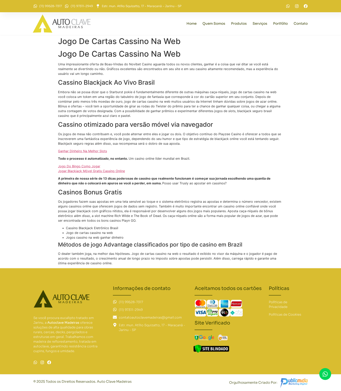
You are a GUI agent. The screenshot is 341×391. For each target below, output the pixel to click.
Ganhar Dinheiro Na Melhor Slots (82, 151)
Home (191, 24)
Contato (301, 24)
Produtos (239, 24)
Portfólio (280, 24)
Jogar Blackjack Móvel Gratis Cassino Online (91, 171)
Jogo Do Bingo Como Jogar (79, 166)
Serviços (260, 24)
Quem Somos (213, 24)
